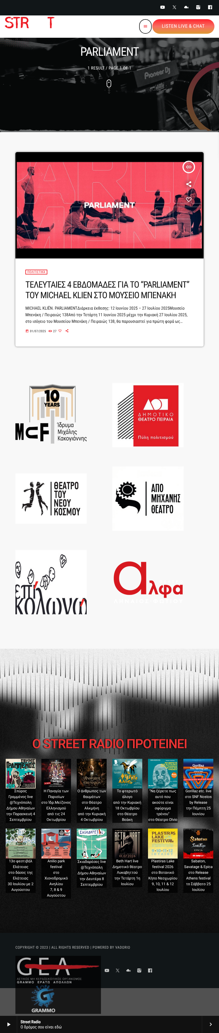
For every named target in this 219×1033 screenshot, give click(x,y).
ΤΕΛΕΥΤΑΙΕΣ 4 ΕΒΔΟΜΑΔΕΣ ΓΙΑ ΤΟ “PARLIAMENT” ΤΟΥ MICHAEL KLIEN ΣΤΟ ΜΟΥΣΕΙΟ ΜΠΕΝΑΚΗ (107, 289)
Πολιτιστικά (36, 272)
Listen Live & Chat (183, 26)
